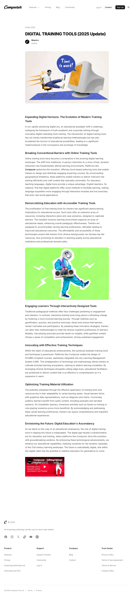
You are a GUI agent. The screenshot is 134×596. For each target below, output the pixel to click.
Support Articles (44, 555)
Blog (58, 7)
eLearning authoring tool (14, 565)
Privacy (39, 590)
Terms (30, 590)
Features (33, 7)
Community (70, 7)
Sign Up (120, 7)
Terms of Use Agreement (112, 560)
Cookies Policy (108, 571)
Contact (108, 7)
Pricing (48, 7)
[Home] (13, 7)
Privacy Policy (108, 555)
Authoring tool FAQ (12, 571)
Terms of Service (109, 565)
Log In (98, 7)
